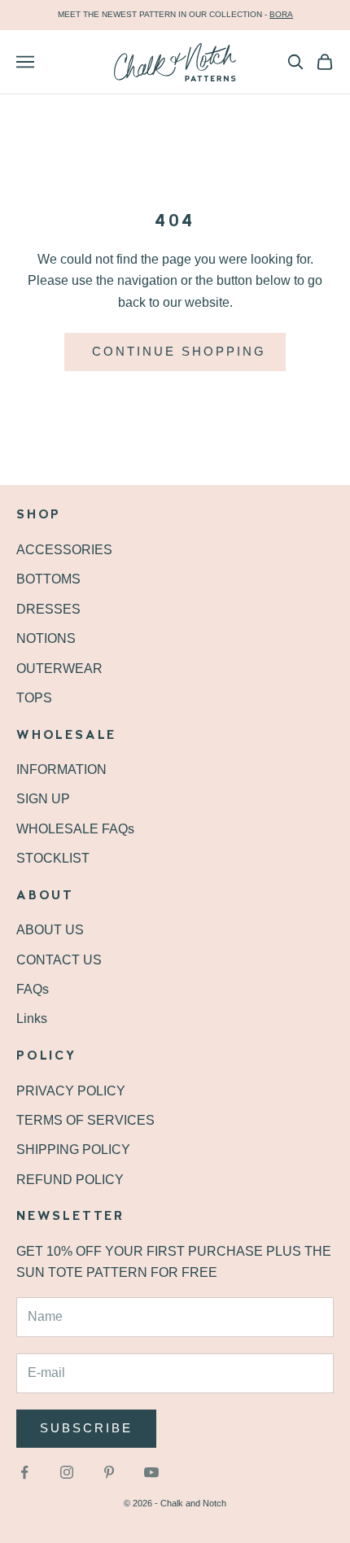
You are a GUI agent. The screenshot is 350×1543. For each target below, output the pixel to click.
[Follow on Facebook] (24, 1472)
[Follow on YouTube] (151, 1472)
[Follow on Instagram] (67, 1472)
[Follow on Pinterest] (109, 1472)
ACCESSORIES (64, 550)
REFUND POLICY (70, 1180)
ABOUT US (50, 930)
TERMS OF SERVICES (85, 1120)
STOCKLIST (53, 858)
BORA (281, 14)
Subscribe (86, 1428)
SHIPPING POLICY (73, 1149)
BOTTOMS (48, 579)
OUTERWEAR (59, 668)
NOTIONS (46, 638)
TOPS (34, 698)
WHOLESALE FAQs (75, 829)
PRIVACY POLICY (70, 1091)
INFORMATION (61, 769)
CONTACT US (59, 960)
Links (31, 1018)
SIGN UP (43, 799)
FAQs (32, 989)
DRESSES (48, 609)
